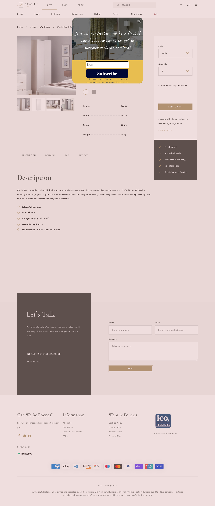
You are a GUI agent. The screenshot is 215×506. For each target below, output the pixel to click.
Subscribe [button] (107, 73)
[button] (139, 21)
